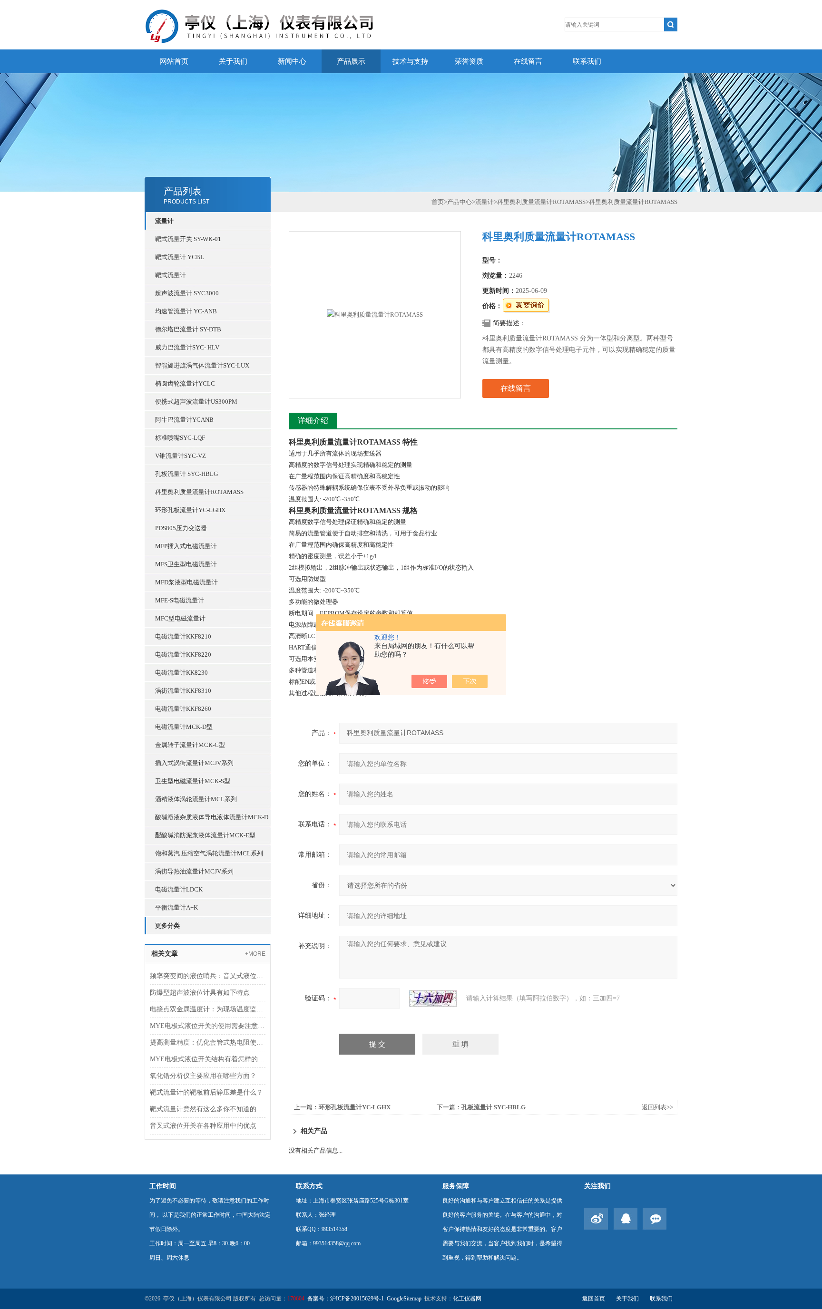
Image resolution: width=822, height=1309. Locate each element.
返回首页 (593, 1298)
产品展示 (351, 61)
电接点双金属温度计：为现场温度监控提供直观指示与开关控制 (207, 1009)
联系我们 (587, 61)
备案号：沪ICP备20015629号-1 (345, 1298)
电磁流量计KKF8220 (183, 654)
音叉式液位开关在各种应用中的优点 (203, 1125)
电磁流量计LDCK (179, 889)
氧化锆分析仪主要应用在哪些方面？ (203, 1075)
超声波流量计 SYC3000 (187, 293)
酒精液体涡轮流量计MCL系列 (196, 799)
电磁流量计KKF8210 (183, 636)
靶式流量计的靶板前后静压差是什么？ (206, 1092)
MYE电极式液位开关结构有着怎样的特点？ (207, 1059)
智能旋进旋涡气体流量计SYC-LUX (202, 365)
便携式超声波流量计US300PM (196, 401)
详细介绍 (313, 421)
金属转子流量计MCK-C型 (190, 744)
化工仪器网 (467, 1298)
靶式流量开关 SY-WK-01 (188, 238)
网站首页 (174, 61)
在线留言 (528, 61)
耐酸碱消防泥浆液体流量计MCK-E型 (205, 835)
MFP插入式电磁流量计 (186, 546)
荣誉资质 (469, 61)
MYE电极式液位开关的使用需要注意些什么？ (207, 1025)
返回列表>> (657, 1107)
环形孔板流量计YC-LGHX (190, 510)
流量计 (164, 220)
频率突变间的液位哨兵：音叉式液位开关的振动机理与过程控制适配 (207, 975)
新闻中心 (292, 61)
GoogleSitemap (404, 1298)
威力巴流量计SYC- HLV (187, 347)
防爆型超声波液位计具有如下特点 (200, 992)
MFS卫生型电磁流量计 (186, 564)
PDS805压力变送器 (181, 528)
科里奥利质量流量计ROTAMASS (199, 491)
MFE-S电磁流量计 (179, 600)
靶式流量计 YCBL (179, 257)
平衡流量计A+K (176, 907)
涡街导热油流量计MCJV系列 (194, 871)
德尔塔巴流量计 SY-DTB (188, 329)
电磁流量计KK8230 (181, 672)
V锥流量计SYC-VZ (180, 455)
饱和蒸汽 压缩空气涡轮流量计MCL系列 (209, 853)
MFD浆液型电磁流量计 (186, 582)
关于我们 (233, 61)
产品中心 (459, 201)
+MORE (255, 953)
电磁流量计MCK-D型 (184, 726)
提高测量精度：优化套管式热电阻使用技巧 (207, 1042)
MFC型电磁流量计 (180, 618)
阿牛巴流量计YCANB (184, 419)
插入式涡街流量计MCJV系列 (194, 762)
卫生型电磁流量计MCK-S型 (192, 781)
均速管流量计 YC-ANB (186, 311)
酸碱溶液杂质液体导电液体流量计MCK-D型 (211, 820)
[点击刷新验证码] (433, 998)
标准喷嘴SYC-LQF (180, 437)
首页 (437, 201)
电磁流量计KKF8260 (183, 708)
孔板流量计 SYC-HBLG (186, 473)
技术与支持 (410, 61)
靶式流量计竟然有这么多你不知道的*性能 (207, 1109)
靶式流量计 (170, 275)
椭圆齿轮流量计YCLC (185, 383)
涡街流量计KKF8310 (183, 690)
